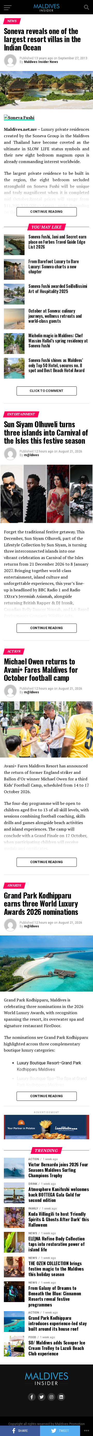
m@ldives (31, 455)
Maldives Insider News (41, 62)
